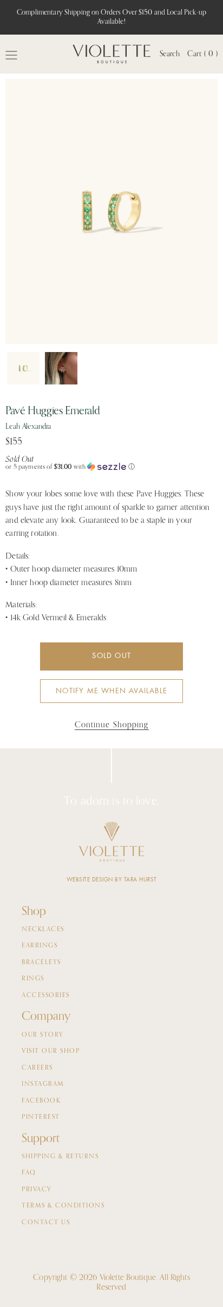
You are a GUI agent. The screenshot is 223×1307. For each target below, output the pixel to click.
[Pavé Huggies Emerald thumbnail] (23, 368)
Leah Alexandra (28, 426)
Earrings (39, 946)
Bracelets (41, 962)
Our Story (43, 1035)
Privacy (37, 1189)
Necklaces (43, 929)
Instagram (43, 1084)
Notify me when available (111, 690)
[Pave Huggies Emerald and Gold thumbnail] (61, 368)
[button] (111, 467)
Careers (37, 1068)
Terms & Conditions (63, 1206)
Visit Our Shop (51, 1051)
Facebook (41, 1101)
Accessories (46, 995)
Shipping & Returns (60, 1156)
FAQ (29, 1173)
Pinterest (41, 1117)
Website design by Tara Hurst (112, 879)
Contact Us (46, 1222)
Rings (33, 979)
